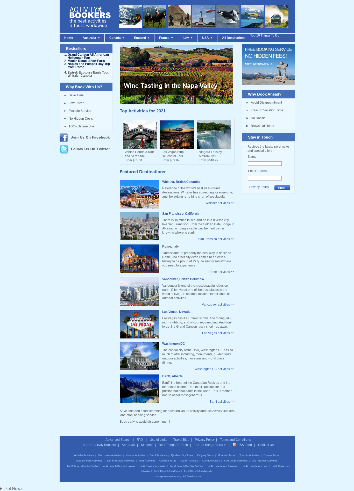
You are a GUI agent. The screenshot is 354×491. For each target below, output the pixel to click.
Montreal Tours (226, 455)
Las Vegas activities (216, 333)
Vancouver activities (216, 304)
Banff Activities (158, 455)
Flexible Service (80, 111)
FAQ (140, 440)
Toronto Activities (249, 455)
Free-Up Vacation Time (267, 110)
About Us (128, 445)
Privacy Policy (259, 187)
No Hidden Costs (81, 118)
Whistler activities (218, 203)
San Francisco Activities (120, 460)
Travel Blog (181, 440)
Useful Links (158, 440)
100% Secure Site (81, 126)
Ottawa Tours (271, 455)
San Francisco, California (180, 213)
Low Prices (76, 103)
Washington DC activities (212, 369)
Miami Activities (189, 460)
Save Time (76, 95)
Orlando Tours (167, 460)
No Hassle (258, 118)
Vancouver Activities (110, 455)
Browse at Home (262, 126)
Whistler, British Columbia (181, 182)
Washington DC (173, 343)
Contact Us (266, 445)
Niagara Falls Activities (89, 460)
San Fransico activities (214, 239)
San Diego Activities (235, 460)
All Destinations (192, 476)
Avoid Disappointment (266, 102)
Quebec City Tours (182, 455)
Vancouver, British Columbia (183, 279)
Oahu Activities (211, 460)
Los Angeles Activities (264, 460)
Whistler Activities (84, 455)
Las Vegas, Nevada (176, 312)
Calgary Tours (205, 455)
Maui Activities (147, 460)
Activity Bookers (105, 445)
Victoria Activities (135, 455)
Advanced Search (118, 440)
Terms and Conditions (235, 440)
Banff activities (220, 401)
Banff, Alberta (172, 376)
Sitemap (147, 445)
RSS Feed (244, 445)
